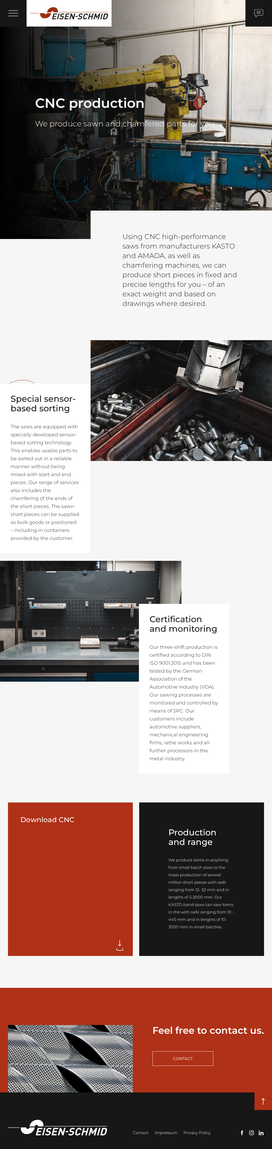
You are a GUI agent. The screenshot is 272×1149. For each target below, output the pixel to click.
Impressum (166, 1132)
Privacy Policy (197, 1132)
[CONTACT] (258, 13)
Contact (140, 1132)
